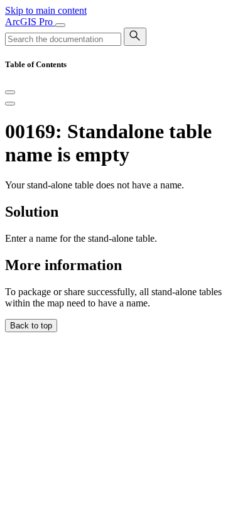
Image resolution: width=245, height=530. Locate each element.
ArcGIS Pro (30, 21)
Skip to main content (46, 10)
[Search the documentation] (135, 37)
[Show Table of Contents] (10, 103)
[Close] (10, 92)
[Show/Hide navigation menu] (60, 25)
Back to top (31, 325)
